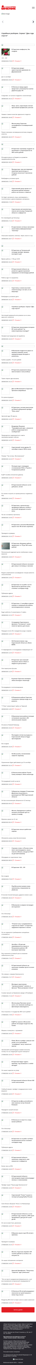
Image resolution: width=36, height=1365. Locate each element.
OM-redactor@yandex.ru (16, 1329)
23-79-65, (8, 1333)
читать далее (18, 1310)
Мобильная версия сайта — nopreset (13, 1362)
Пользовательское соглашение (11, 1351)
